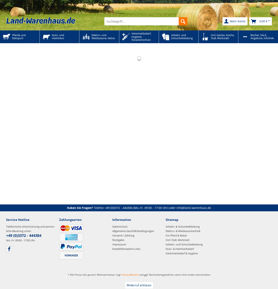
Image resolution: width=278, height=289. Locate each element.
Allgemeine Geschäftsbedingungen (133, 231)
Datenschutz (120, 226)
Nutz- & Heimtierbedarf (180, 249)
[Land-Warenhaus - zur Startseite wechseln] (40, 20)
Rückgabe (118, 240)
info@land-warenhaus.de (193, 208)
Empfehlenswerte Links (126, 249)
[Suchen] (183, 21)
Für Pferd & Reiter (176, 235)
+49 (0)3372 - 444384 (118, 208)
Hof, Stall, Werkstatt (178, 240)
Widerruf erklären (139, 285)
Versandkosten (130, 274)
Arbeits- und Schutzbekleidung (184, 244)
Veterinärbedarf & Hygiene (182, 253)
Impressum (119, 244)
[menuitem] (145, 21)
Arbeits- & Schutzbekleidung (183, 226)
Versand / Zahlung (123, 235)
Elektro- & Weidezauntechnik (183, 231)
